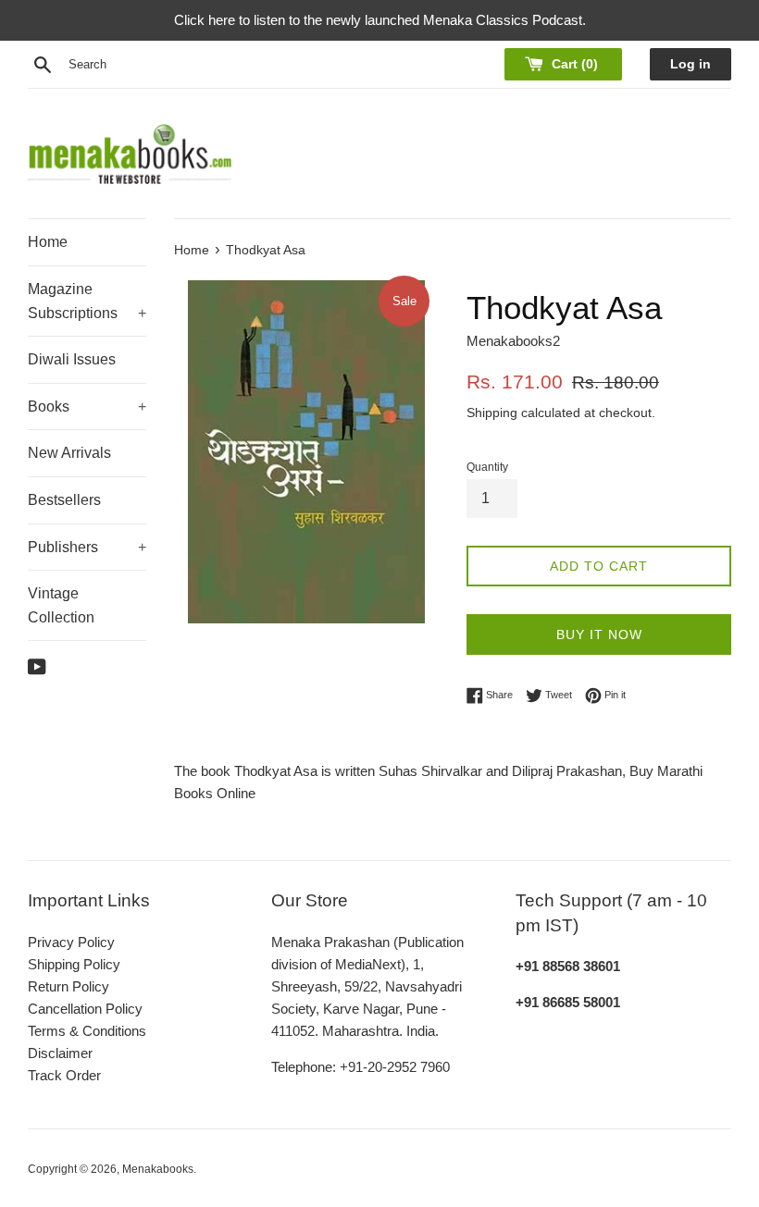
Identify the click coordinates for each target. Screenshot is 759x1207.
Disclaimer (60, 1053)
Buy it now (599, 634)
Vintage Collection (61, 605)
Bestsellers (64, 500)
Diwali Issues (72, 359)
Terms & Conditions (87, 1031)
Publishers (87, 547)
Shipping (492, 412)
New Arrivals (69, 453)
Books (87, 406)
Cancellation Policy (85, 1008)
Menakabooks (157, 1169)
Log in (690, 64)
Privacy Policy (71, 942)
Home (48, 242)
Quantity (487, 467)
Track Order (64, 1075)
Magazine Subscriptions (87, 301)
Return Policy (68, 986)
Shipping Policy (74, 964)
